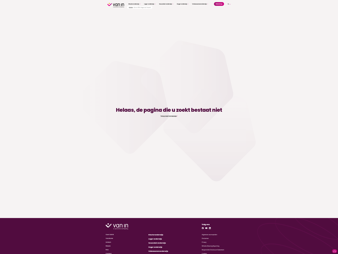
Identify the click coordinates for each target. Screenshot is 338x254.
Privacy (204, 242)
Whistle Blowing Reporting (210, 246)
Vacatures (109, 238)
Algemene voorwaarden (209, 235)
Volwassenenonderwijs (199, 4)
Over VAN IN (110, 235)
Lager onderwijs (149, 4)
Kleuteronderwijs (133, 4)
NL (228, 4)
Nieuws (108, 246)
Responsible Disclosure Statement (213, 250)
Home (131, 7)
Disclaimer (205, 238)
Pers (107, 250)
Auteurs (108, 242)
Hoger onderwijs (182, 4)
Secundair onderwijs (165, 4)
